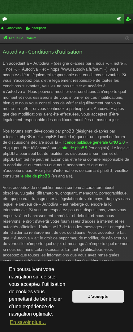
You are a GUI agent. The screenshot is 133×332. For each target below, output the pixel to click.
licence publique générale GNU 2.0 (94, 142)
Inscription (38, 28)
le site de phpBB (72, 148)
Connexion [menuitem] (120, 20)
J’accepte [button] (98, 296)
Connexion (14, 28)
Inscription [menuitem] (129, 20)
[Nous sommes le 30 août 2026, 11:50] (127, 38)
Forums (5, 20)
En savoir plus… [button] (28, 322)
